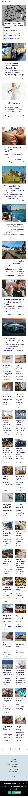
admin (5, 200)
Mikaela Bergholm (8, 237)
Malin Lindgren (8, 314)
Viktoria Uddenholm (9, 275)
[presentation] (4, 15)
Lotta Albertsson (8, 38)
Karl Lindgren (7, 116)
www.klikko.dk (15, 771)
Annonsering (14, 779)
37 (24, 749)
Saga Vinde (7, 79)
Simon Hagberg (8, 162)
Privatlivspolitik (16, 792)
